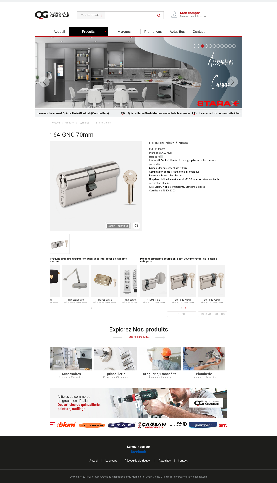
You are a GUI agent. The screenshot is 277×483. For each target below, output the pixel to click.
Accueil (59, 32)
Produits (69, 122)
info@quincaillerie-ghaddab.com (190, 476)
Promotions (153, 32)
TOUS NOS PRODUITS (213, 314)
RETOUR (182, 314)
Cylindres (84, 122)
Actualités (177, 32)
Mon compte (190, 13)
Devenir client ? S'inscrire (193, 16)
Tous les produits (90, 15)
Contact (199, 32)
